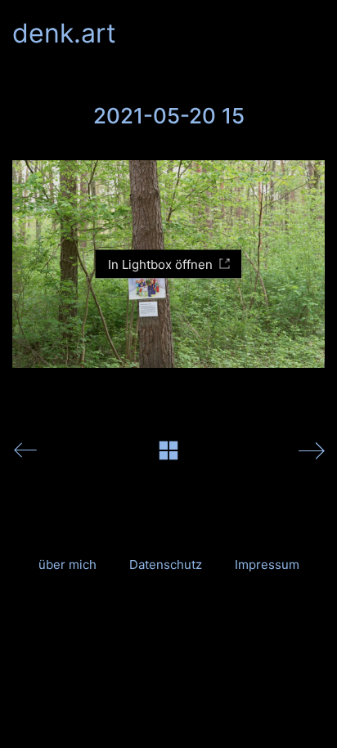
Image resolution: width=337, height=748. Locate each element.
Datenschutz (165, 564)
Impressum (267, 564)
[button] (315, 33)
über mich (67, 564)
